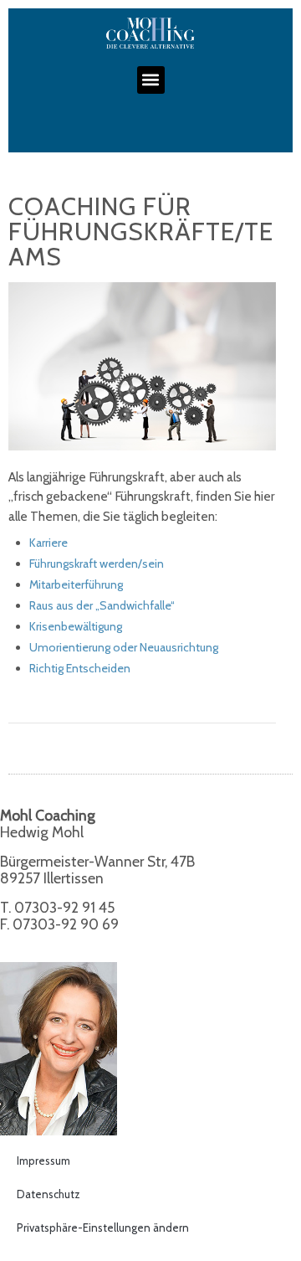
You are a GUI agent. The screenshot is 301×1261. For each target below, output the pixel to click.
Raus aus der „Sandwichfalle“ (102, 605)
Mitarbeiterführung (76, 584)
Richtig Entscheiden (79, 668)
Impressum (43, 1160)
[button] (151, 80)
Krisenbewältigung (75, 626)
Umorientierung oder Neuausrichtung (123, 647)
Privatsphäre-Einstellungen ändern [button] (103, 1227)
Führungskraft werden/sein (96, 563)
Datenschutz (48, 1194)
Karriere (48, 542)
